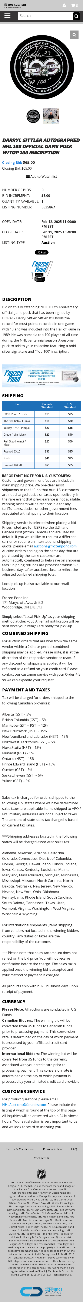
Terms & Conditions (20, 1149)
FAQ (74, 1149)
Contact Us (41, 1158)
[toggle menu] (7, 15)
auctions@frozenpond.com (55, 546)
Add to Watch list (43, 176)
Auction (48, 242)
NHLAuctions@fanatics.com (24, 1104)
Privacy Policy (52, 1149)
